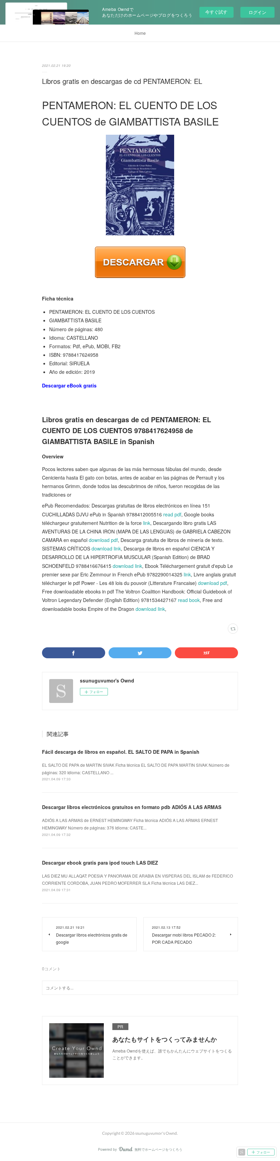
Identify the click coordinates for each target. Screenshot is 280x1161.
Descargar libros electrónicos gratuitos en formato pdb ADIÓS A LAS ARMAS (131, 807)
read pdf (172, 514)
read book (189, 600)
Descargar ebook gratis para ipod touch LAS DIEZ (100, 862)
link (146, 522)
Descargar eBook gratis (69, 385)
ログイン (257, 12)
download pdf (103, 540)
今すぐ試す (216, 12)
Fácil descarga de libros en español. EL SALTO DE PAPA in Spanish (120, 751)
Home (140, 33)
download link (106, 548)
